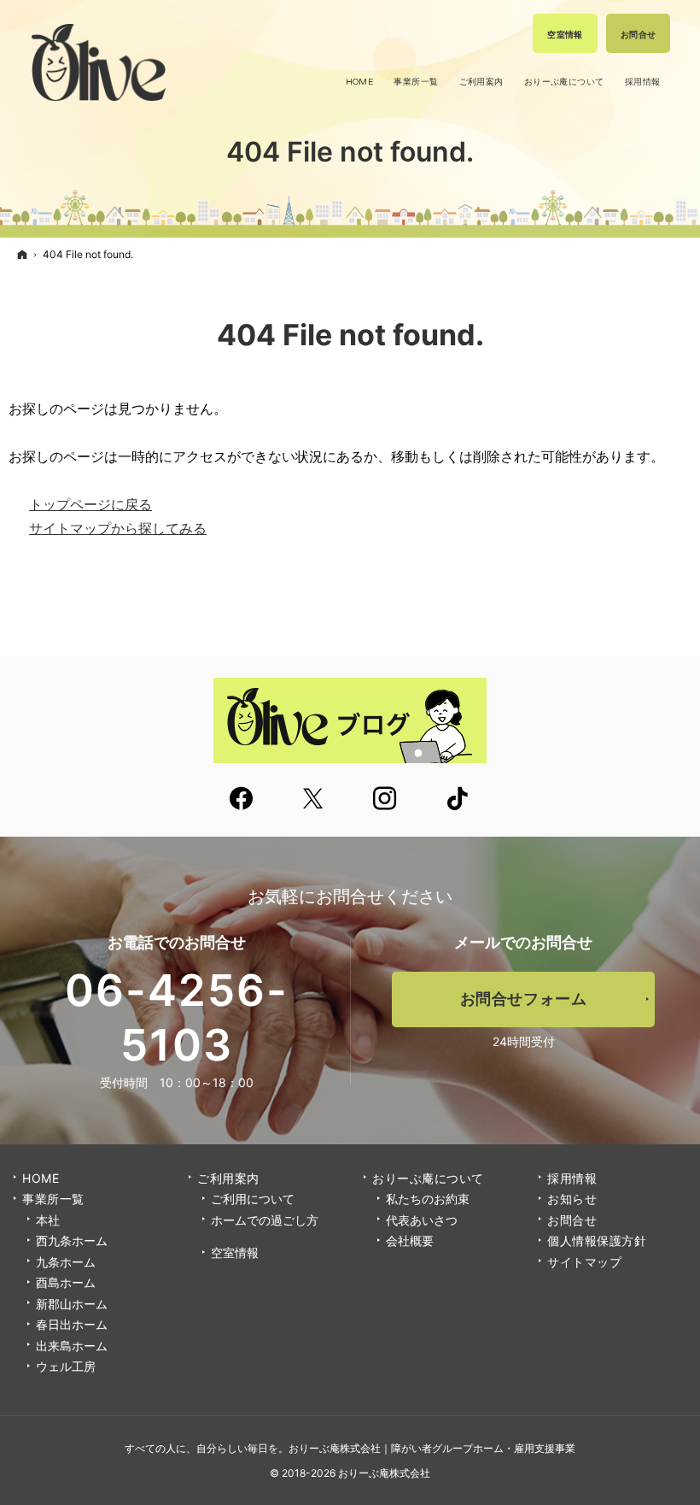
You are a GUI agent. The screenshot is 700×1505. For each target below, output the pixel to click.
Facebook (242, 800)
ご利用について (253, 1198)
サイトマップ (584, 1262)
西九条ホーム (72, 1240)
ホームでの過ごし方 (264, 1220)
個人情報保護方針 (596, 1240)
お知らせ (572, 1198)
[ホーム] (22, 254)
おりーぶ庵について (428, 1178)
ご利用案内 (228, 1178)
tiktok (458, 800)
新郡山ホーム (72, 1303)
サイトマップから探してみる (118, 528)
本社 (48, 1220)
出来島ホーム (72, 1345)
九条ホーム (66, 1262)
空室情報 (235, 1252)
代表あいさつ (422, 1220)
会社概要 (410, 1240)
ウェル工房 (66, 1366)
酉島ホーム (66, 1282)
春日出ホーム (72, 1324)
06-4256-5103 (177, 1017)
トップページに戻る (90, 504)
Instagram (386, 800)
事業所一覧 (53, 1198)
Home (40, 1178)
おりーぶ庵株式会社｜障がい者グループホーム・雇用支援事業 (432, 1448)
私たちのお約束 (428, 1198)
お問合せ (572, 1220)
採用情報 (572, 1178)
